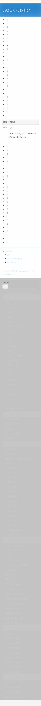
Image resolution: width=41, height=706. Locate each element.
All (7, 19)
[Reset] (5, 286)
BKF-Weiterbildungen (20, 271)
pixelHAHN (7, 274)
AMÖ (5, 127)
